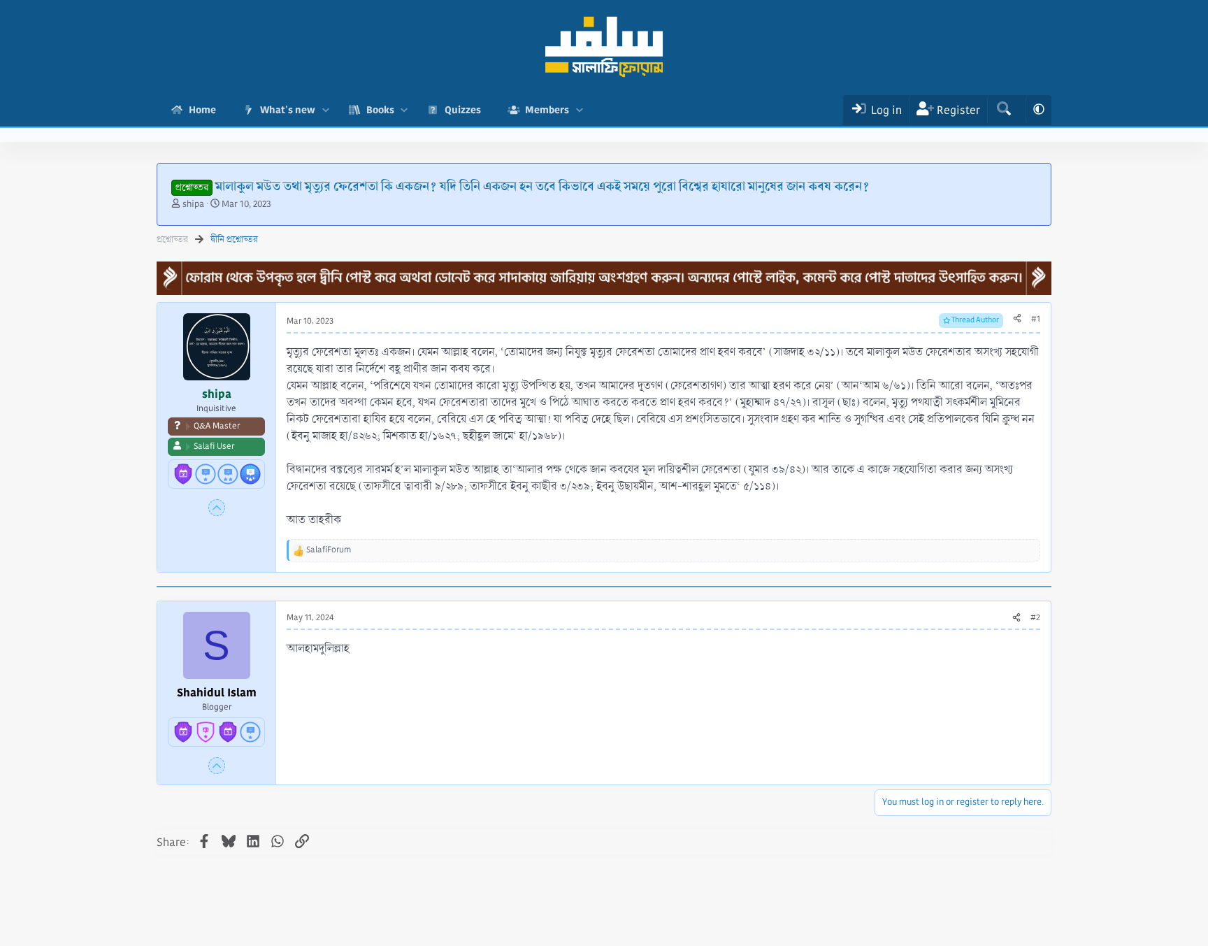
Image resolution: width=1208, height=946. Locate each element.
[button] (325, 110)
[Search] (1003, 110)
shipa (193, 204)
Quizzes (463, 109)
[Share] (1017, 319)
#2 (1035, 618)
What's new (287, 109)
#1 (1035, 319)
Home (202, 109)
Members (547, 109)
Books (380, 109)
